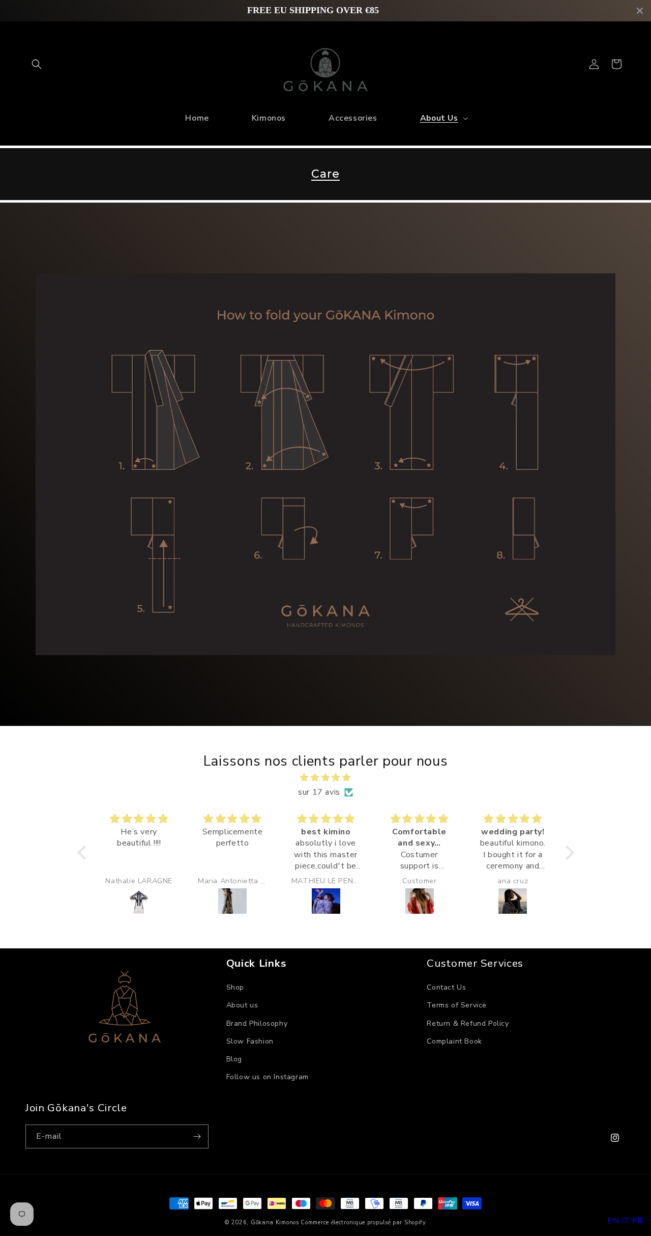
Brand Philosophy (257, 1023)
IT (626, 1220)
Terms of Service (457, 1005)
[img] (325, 777)
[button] (36, 64)
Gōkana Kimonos (275, 1222)
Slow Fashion (250, 1041)
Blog (234, 1059)
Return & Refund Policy (468, 1023)
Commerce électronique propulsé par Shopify (363, 1222)
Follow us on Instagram (267, 1077)
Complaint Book (454, 1041)
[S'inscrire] (197, 1136)
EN (613, 1220)
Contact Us (446, 987)
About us (242, 1005)
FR (638, 1220)
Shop (235, 987)
